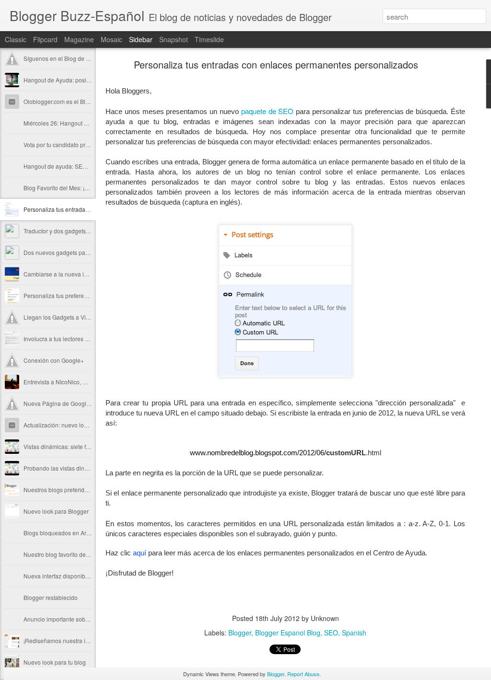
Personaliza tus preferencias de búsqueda (78, 295)
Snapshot (173, 39)
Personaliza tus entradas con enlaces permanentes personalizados (276, 64)
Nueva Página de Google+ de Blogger (73, 403)
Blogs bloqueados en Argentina (64, 533)
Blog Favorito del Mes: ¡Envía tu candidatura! (81, 188)
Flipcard (45, 39)
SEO (331, 632)
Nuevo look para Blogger (56, 511)
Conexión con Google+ (53, 360)
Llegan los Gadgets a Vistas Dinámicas (74, 317)
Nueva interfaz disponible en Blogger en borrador (87, 576)
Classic (15, 39)
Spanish (354, 632)
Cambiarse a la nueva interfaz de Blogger (77, 274)
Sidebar (140, 39)
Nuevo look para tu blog (54, 662)
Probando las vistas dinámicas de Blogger (78, 468)
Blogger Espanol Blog (287, 632)
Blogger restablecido (50, 597)
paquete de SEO (267, 111)
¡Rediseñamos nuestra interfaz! (64, 640)
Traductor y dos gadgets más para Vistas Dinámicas (90, 231)
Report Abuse (303, 674)
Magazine (79, 39)
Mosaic (111, 39)
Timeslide (209, 39)
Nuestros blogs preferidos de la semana (75, 489)
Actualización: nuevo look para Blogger (74, 425)
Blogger (239, 632)
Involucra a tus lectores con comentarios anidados (88, 338)
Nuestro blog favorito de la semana (69, 554)
